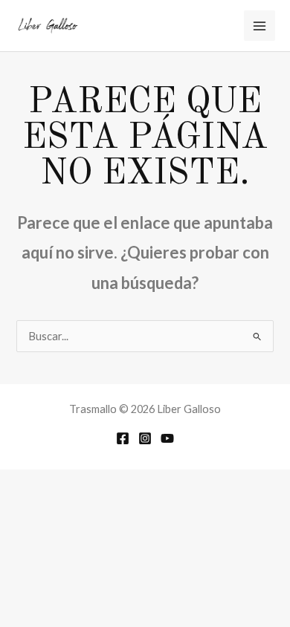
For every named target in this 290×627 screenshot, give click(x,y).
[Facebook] (122, 438)
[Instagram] (145, 438)
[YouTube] (167, 438)
